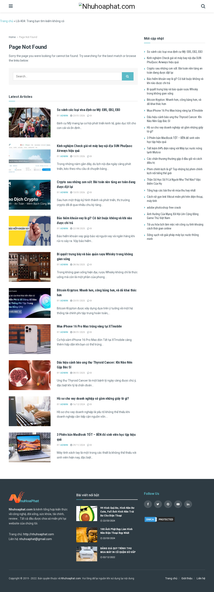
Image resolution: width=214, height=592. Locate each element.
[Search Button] (128, 76)
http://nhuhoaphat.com (38, 534)
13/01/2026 (78, 156)
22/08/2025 (78, 228)
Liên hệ (201, 578)
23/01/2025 (78, 300)
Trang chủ (6, 21)
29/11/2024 (78, 445)
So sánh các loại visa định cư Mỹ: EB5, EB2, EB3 (88, 110)
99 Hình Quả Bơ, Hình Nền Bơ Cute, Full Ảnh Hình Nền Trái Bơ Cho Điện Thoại (117, 511)
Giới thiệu (186, 578)
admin (64, 115)
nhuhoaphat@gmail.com (35, 539)
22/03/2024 (108, 520)
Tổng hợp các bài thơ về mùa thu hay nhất (171, 190)
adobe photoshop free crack (164, 207)
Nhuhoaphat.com (71, 578)
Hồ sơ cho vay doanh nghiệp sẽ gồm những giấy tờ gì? (93, 399)
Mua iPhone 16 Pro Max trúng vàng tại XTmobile (89, 326)
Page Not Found (28, 37)
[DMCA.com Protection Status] (159, 519)
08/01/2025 (78, 332)
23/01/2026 (78, 115)
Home (12, 37)
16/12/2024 (78, 404)
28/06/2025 (78, 264)
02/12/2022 (108, 557)
